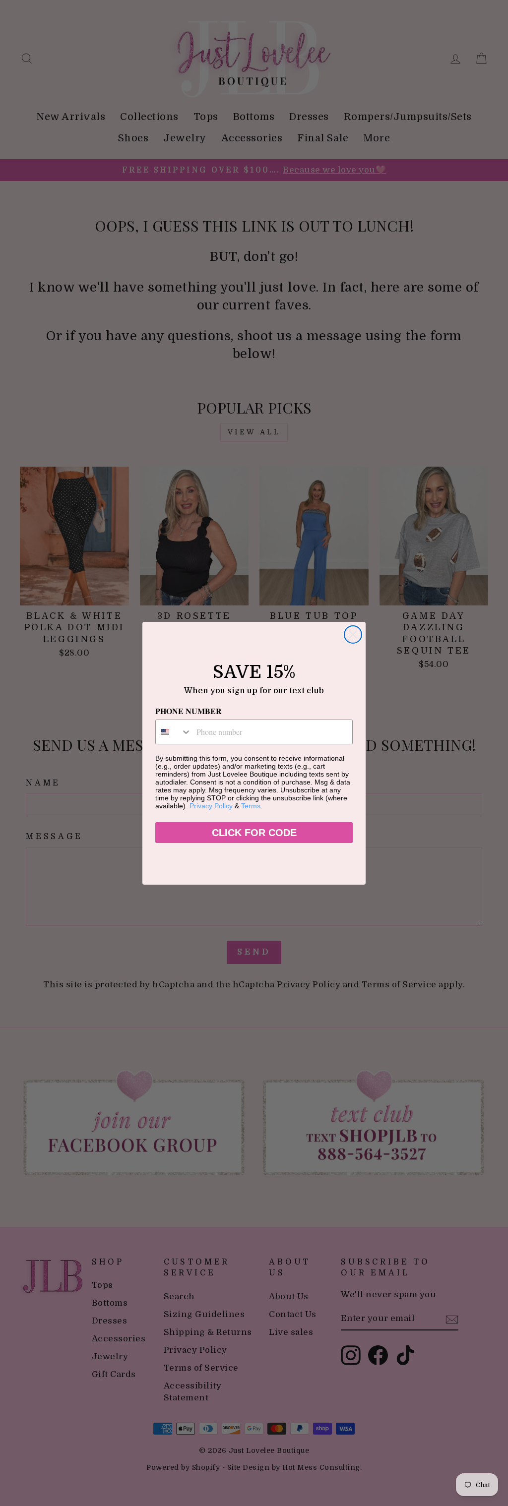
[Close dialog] (353, 634)
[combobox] (173, 732)
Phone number (188, 711)
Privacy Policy (211, 806)
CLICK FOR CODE (254, 832)
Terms (250, 806)
